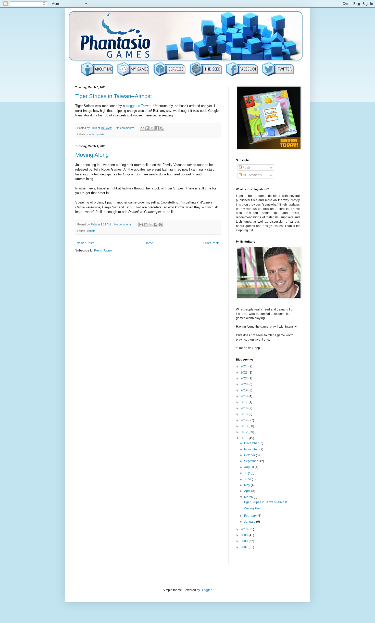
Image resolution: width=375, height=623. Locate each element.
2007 (244, 547)
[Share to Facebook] (156, 128)
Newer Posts (85, 243)
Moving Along (92, 155)
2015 (244, 414)
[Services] (169, 76)
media (90, 134)
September (252, 461)
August (249, 467)
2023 (244, 372)
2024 (244, 366)
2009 (244, 535)
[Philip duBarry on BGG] (205, 76)
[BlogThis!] (147, 128)
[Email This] (142, 128)
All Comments (252, 175)
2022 (244, 378)
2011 (244, 438)
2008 (244, 541)
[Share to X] (152, 128)
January (250, 521)
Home (149, 243)
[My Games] (133, 76)
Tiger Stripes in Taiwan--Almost (113, 96)
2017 (244, 402)
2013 (244, 426)
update (100, 134)
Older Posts (211, 243)
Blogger (206, 590)
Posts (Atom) (103, 250)
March (249, 497)
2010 (244, 529)
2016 (244, 408)
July (247, 473)
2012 (244, 432)
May (247, 485)
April (247, 491)
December (251, 443)
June (248, 479)
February (250, 516)
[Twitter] (278, 76)
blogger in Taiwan (138, 106)
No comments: (125, 127)
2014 (244, 420)
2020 (244, 384)
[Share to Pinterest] (161, 128)
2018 (244, 396)
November (251, 449)
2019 (244, 390)
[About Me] (97, 76)
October (250, 455)
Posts (246, 167)
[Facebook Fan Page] (241, 76)
